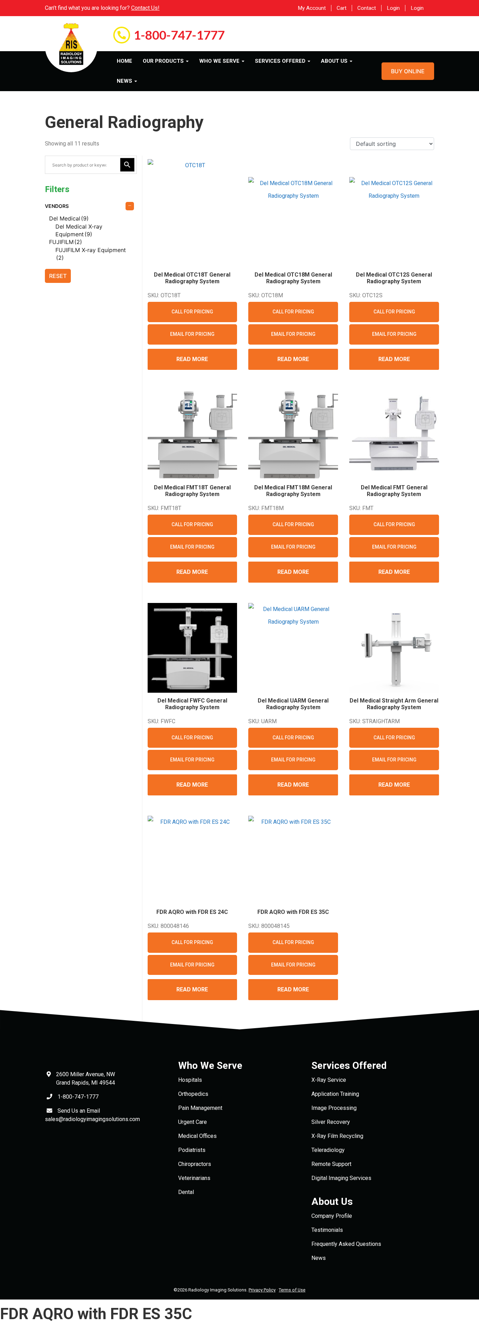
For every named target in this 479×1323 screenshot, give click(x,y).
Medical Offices (197, 1136)
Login (393, 8)
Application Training (335, 1094)
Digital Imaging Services (341, 1178)
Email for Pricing (192, 334)
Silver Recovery (330, 1122)
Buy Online (408, 71)
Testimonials (327, 1230)
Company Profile (331, 1216)
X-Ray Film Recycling (337, 1136)
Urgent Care (192, 1122)
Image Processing (334, 1108)
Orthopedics (193, 1094)
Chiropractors (194, 1164)
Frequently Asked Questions (346, 1244)
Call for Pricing (192, 311)
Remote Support (331, 1164)
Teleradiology (328, 1150)
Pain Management (200, 1108)
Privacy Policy (262, 1290)
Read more (192, 359)
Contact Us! (145, 8)
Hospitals (190, 1080)
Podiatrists (191, 1150)
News (318, 1258)
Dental (186, 1192)
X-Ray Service (328, 1080)
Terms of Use (292, 1290)
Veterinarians (194, 1178)
